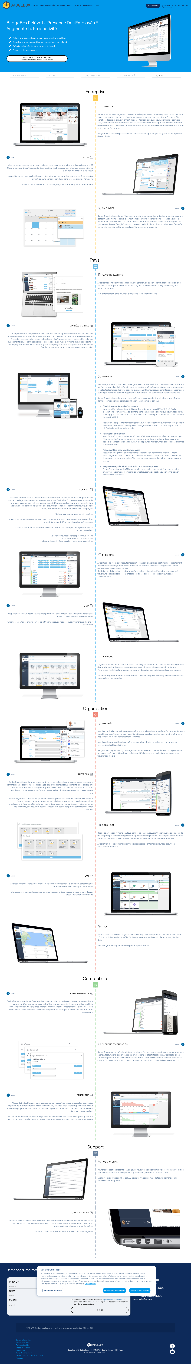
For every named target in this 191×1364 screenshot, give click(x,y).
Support (160, 75)
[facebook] (172, 1346)
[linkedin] (172, 1351)
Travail (53, 75)
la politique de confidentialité (113, 1300)
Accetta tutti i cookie (140, 1291)
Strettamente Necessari (114, 1291)
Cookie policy (90, 1284)
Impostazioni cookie (53, 1291)
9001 (32, 1355)
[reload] (17, 5)
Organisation (92, 75)
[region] (96, 1281)
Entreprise (19, 75)
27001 (41, 1355)
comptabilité (127, 75)
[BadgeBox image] (8, 157)
